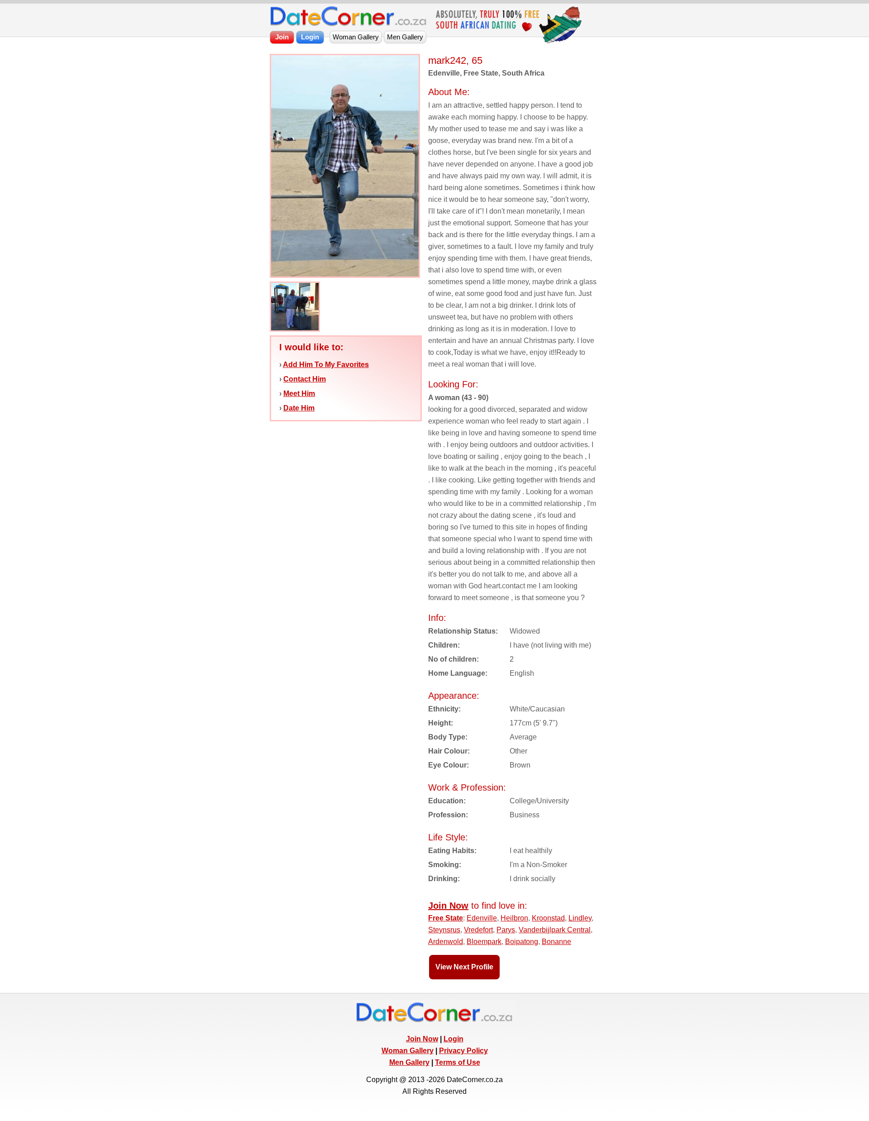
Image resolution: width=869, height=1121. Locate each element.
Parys (506, 930)
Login (453, 1039)
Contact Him (304, 379)
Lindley (580, 918)
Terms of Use (457, 1062)
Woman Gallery (408, 1050)
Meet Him (299, 393)
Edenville (482, 918)
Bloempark (484, 941)
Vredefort (478, 930)
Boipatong (521, 941)
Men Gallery (409, 1062)
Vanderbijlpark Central (555, 930)
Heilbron (514, 918)
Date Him (299, 408)
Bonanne (556, 941)
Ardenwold (445, 941)
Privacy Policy (463, 1050)
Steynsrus (444, 930)
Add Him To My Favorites (326, 364)
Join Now (422, 1039)
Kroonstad (548, 918)
